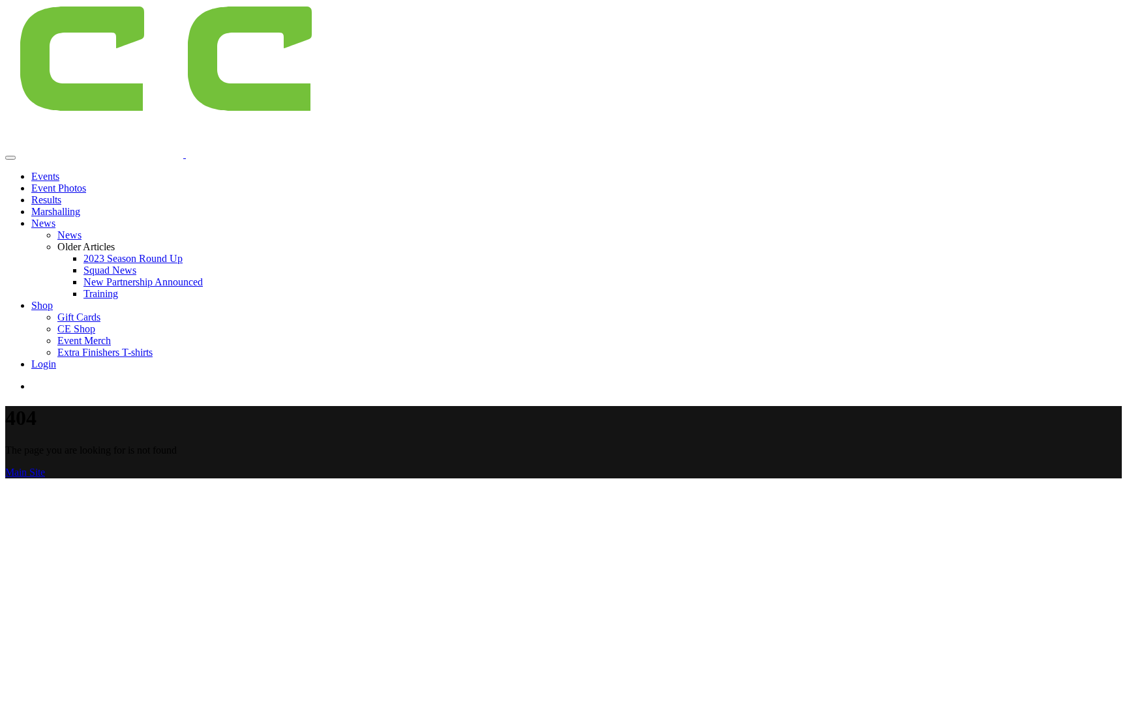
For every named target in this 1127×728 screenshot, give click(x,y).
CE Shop (76, 328)
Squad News (109, 270)
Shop (42, 305)
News (43, 223)
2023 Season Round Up (133, 258)
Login (43, 364)
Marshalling (55, 211)
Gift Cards (78, 317)
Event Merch (84, 340)
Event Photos (58, 188)
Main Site (25, 472)
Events (45, 176)
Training (100, 293)
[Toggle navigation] (10, 158)
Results (46, 199)
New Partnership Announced (143, 281)
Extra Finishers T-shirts (105, 352)
